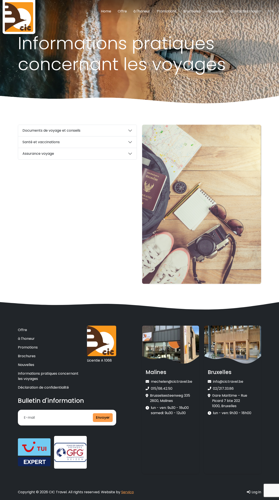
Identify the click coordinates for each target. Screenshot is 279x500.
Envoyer (103, 417)
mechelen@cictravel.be (171, 381)
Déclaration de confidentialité (43, 387)
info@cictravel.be (228, 381)
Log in (256, 492)
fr (269, 11)
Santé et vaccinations (41, 142)
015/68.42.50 (161, 388)
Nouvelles (215, 11)
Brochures (192, 11)
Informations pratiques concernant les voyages (48, 376)
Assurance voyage (38, 153)
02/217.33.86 (223, 388)
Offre (122, 11)
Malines (156, 372)
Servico (127, 492)
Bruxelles (219, 372)
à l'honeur (141, 11)
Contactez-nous (244, 11)
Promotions (167, 11)
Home (106, 11)
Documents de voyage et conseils (51, 130)
